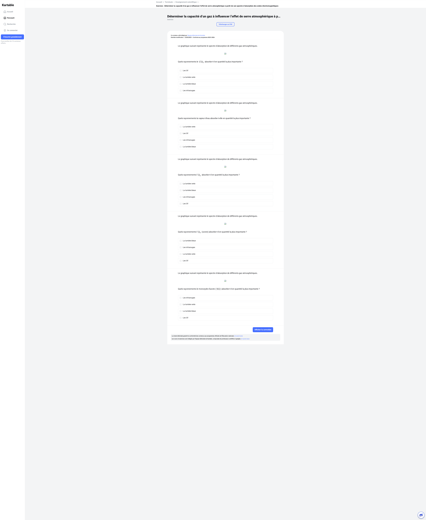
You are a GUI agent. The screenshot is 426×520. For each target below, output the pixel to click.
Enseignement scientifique (186, 2)
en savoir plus (238, 336)
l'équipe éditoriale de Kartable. (196, 35)
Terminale (169, 2)
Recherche (11, 24)
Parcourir (11, 18)
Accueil (10, 12)
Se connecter (12, 30)
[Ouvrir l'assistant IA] (421, 515)
